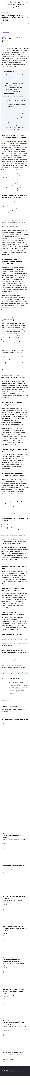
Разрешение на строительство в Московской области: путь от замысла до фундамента (15, 896)
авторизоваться (5, 711)
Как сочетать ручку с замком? (16, 125)
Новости (6, 32)
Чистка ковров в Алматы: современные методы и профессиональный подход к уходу (14, 991)
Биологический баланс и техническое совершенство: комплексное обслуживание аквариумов (14, 959)
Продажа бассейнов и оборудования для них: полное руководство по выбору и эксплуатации (15, 1022)
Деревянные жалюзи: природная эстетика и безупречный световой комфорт (13, 835)
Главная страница (5, 12)
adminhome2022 (14, 678)
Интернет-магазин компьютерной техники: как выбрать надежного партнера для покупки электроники (13, 1054)
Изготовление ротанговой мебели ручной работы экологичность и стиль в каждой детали (15, 928)
